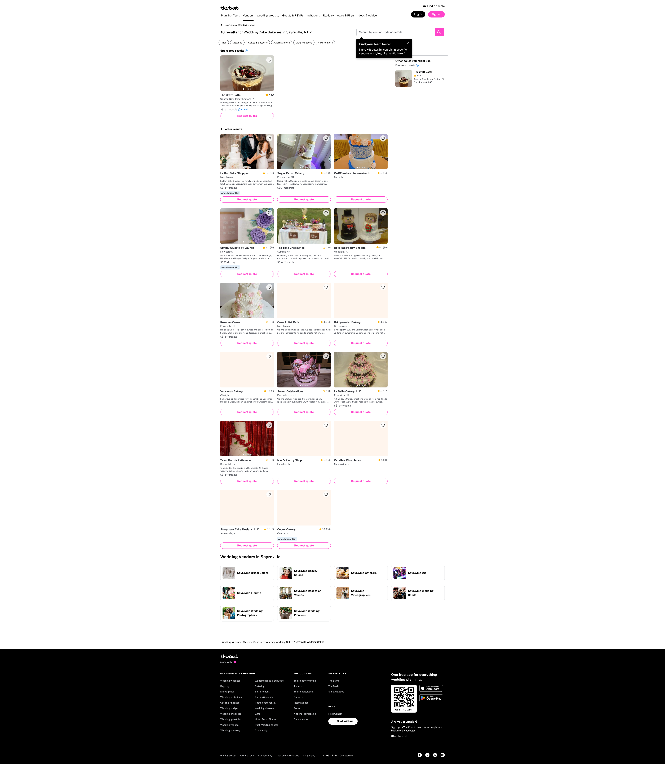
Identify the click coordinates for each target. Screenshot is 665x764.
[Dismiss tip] (407, 43)
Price (224, 42)
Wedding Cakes (251, 642)
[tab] (243, 89)
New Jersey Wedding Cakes (239, 25)
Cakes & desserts (258, 42)
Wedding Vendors (231, 642)
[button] (246, 51)
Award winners (281, 42)
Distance (237, 42)
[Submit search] (439, 32)
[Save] (269, 60)
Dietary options (304, 42)
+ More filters (325, 42)
